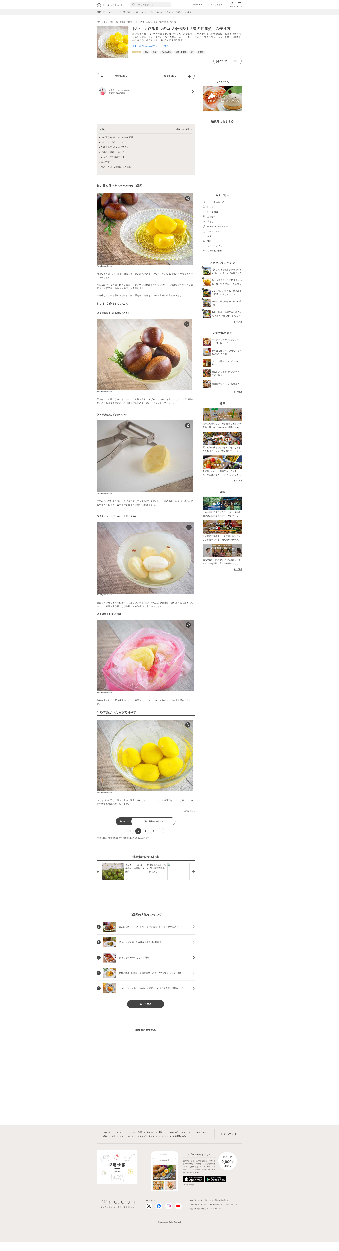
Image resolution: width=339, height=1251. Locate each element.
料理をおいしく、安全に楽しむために (226, 1204)
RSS (210, 1204)
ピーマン (135, 12)
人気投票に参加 (179, 1136)
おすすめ (218, 4)
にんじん (188, 12)
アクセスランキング (146, 1136)
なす (110, 12)
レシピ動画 (197, 4)
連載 (113, 1136)
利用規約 (200, 1209)
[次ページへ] (161, 831)
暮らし (161, 1132)
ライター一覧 (202, 1200)
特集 (105, 1136)
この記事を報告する (189, 811)
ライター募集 (213, 1200)
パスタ (151, 12)
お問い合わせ (224, 1200)
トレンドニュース (110, 1132)
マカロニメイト (126, 1136)
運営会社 (193, 1209)
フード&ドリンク (199, 1132)
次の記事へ (170, 76)
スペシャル (163, 1136)
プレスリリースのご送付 (198, 1204)
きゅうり (170, 12)
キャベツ (117, 12)
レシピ (125, 1132)
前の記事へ (121, 76)
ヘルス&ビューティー (178, 1132)
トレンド (208, 4)
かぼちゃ (179, 12)
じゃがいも (160, 12)
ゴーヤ (143, 12)
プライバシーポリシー (213, 1209)
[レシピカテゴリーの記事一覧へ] (136, 52)
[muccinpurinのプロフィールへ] (146, 91)
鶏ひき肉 (126, 12)
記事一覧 (193, 1200)
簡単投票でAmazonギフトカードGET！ (151, 46)
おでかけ (150, 1132)
